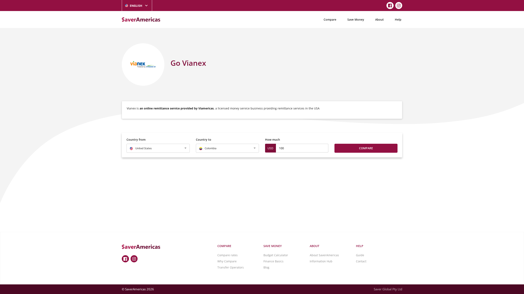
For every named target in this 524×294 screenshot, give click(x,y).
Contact (361, 261)
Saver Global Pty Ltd (388, 289)
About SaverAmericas (324, 255)
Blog (266, 267)
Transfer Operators (230, 267)
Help (398, 19)
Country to (203, 139)
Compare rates (227, 255)
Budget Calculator (275, 255)
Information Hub (321, 261)
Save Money (355, 19)
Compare (330, 19)
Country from (136, 139)
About (379, 19)
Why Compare (227, 261)
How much (272, 139)
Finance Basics (273, 261)
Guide (360, 255)
